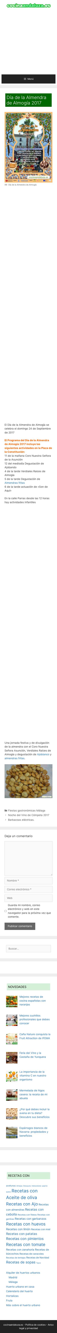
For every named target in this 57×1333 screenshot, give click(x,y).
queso (8, 1192)
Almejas (19, 1186)
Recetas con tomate (25, 1244)
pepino (44, 1186)
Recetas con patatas (21, 1234)
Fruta (9, 1300)
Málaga (13, 1281)
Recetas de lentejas (16, 1257)
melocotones (36, 1186)
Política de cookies (35, 1324)
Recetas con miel (40, 1229)
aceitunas (11, 1185)
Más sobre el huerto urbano (23, 1305)
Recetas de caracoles (31, 1253)
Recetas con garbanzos (30, 1218)
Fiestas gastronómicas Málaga (26, 810)
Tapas (38, 1263)
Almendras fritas (15, 482)
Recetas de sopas (20, 1262)
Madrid (13, 1277)
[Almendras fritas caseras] (28, 797)
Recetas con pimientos (25, 1239)
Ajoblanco (43, 754)
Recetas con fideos (27, 1214)
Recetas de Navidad (37, 1257)
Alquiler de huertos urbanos (23, 1272)
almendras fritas (14, 758)
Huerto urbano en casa (20, 1286)
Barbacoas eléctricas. (21, 819)
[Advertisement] (28, 42)
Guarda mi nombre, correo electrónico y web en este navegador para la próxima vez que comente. (29, 911)
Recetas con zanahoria (20, 1249)
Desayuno (27, 1186)
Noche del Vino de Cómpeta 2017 (28, 815)
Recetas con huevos (25, 1224)
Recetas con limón (18, 1229)
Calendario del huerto (19, 1291)
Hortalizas (12, 1295)
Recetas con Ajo (22, 1203)
